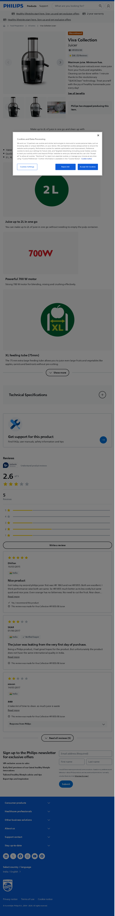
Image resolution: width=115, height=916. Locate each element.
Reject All (64, 166)
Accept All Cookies (87, 166)
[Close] (97, 135)
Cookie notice (85, 158)
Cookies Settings (26, 166)
